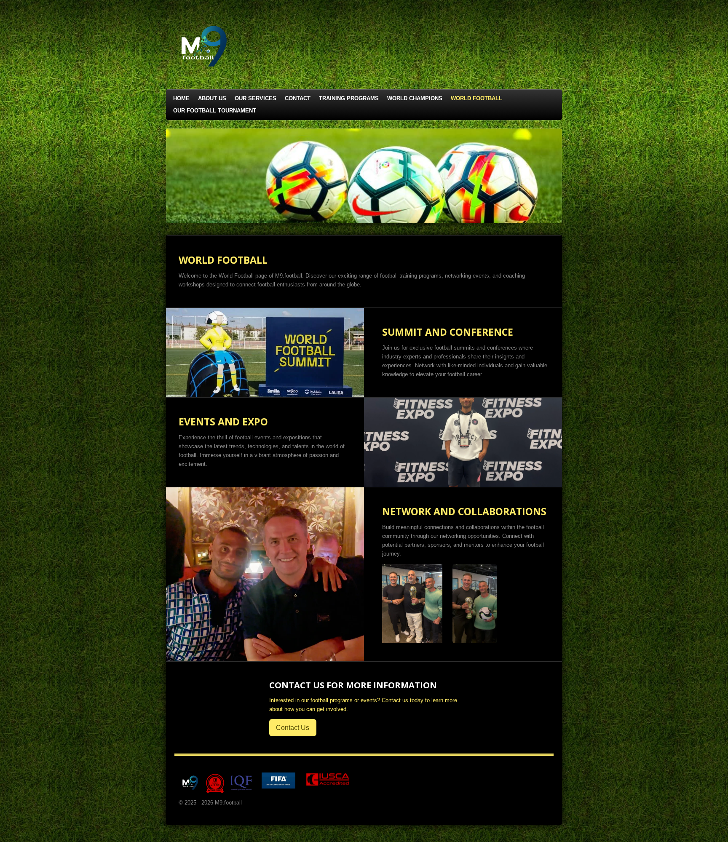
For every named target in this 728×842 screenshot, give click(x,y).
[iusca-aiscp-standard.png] (215, 783)
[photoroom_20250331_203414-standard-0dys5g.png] (189, 783)
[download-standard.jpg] (241, 783)
